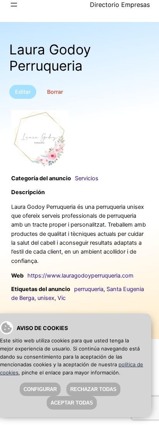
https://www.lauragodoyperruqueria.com (80, 275)
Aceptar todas (72, 403)
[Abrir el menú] (14, 4)
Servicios (86, 178)
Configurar (40, 389)
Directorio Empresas (120, 4)
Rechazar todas (93, 389)
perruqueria (88, 289)
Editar (22, 91)
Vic (62, 298)
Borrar (55, 91)
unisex (45, 298)
